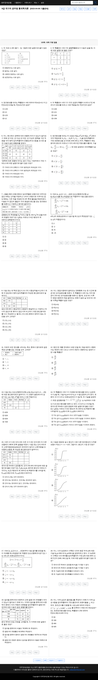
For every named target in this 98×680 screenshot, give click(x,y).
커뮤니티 (27, 2)
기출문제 (18, 2)
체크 (24, 87)
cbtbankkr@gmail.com (77, 670)
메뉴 (36, 2)
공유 (69, 9)
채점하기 (52, 660)
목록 (94, 9)
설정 (42, 2)
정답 (74, 9)
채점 (80, 9)
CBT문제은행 (6, 3)
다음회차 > (60, 660)
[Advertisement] (49, 26)
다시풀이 (87, 9)
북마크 (63, 9)
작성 (30, 87)
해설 (36, 87)
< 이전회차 (37, 660)
